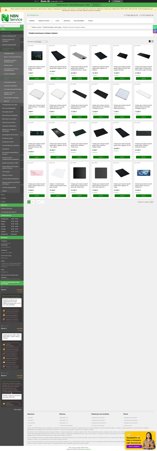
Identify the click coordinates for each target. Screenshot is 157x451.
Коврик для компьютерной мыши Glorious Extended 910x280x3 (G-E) (79, 106)
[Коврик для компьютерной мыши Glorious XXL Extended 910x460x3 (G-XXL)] (100, 94)
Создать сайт (54, 1)
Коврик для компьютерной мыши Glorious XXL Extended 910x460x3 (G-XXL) (100, 106)
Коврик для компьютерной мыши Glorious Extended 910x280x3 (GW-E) (143, 106)
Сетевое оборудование (9, 187)
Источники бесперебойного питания (10, 153)
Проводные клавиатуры (10, 86)
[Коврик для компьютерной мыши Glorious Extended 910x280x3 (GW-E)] (143, 94)
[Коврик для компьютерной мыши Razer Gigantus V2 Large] (122, 173)
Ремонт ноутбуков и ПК (9, 36)
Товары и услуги (5, 32)
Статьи (3, 201)
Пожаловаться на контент (84, 449)
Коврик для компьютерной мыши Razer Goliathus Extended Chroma (143, 145)
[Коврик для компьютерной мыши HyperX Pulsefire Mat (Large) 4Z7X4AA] (122, 56)
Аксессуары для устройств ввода (12, 89)
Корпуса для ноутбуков (131, 420)
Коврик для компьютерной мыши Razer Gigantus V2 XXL (122, 144)
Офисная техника (7, 175)
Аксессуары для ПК (7, 112)
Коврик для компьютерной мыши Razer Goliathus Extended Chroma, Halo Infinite (36, 146)
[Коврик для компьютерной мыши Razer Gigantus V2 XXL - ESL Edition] (58, 133)
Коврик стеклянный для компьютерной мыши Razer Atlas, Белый (58, 185)
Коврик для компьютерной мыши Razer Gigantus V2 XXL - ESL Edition (58, 145)
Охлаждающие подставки (9, 104)
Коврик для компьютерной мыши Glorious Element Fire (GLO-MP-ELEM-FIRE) (79, 185)
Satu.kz (86, 447)
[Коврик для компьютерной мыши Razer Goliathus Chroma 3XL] (79, 133)
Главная (31, 20)
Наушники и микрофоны (9, 126)
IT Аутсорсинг (6, 171)
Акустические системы (8, 122)
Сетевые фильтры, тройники (10, 145)
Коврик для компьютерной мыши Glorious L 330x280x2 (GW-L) (36, 106)
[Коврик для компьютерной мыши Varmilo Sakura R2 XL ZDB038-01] (36, 173)
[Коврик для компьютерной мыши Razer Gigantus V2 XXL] (122, 133)
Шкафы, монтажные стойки (10, 163)
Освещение (5, 149)
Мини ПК (6, 101)
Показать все (128, 425)
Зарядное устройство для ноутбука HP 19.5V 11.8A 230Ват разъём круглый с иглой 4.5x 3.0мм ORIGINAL (12, 302)
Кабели (4, 191)
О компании (31, 423)
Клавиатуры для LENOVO (99, 423)
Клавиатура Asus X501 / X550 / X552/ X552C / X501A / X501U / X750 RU (11, 336)
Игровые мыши (8, 65)
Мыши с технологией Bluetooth (12, 57)
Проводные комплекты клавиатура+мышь (10, 61)
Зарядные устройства (130, 417)
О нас (2, 194)
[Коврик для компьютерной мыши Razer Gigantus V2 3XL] (58, 56)
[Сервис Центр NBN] (11, 18)
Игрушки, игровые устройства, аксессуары (11, 183)
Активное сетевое (7, 138)
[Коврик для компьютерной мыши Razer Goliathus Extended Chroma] (143, 133)
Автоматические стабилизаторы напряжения (10, 158)
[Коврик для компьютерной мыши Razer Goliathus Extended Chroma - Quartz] (79, 56)
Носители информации (9, 108)
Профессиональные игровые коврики (12, 78)
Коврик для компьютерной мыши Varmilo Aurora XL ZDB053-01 (143, 185)
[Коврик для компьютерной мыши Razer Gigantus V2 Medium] (100, 56)
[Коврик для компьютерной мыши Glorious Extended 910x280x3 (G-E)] (79, 94)
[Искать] (22, 26)
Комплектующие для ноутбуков (8, 40)
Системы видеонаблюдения (10, 179)
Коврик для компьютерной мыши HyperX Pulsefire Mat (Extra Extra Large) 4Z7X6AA (143, 68)
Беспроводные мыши (10, 82)
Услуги (30, 425)
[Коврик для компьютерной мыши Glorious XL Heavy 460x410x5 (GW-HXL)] (58, 94)
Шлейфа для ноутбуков (131, 423)
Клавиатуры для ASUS (98, 420)
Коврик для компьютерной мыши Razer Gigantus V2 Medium (100, 68)
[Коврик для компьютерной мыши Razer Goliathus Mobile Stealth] (100, 133)
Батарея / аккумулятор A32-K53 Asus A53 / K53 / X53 (12, 396)
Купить (37, 78)
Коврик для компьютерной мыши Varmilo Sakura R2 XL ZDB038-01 (36, 185)
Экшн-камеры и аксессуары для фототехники (10, 167)
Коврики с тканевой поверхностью (9, 93)
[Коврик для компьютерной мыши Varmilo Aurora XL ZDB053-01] (143, 173)
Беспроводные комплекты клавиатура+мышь (11, 69)
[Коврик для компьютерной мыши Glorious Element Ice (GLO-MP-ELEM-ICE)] (100, 173)
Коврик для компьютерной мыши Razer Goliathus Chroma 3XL (79, 145)
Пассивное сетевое (8, 142)
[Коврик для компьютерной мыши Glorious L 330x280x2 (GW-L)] (36, 94)
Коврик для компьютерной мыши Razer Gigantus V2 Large (122, 185)
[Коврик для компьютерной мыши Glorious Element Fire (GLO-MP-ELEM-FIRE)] (79, 173)
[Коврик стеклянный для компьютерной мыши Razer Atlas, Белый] (58, 173)
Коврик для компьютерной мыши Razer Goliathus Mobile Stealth (100, 145)
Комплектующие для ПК (9, 45)
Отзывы (3, 198)
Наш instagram (79, 20)
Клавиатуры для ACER (98, 417)
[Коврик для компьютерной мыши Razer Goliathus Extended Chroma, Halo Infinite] (36, 133)
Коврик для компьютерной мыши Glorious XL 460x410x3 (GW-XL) (122, 106)
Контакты (96, 5)
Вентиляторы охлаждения (9, 115)
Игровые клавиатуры (9, 74)
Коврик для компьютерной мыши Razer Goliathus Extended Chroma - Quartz (79, 68)
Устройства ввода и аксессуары (8, 49)
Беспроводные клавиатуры (11, 97)
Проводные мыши (9, 53)
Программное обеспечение (10, 135)
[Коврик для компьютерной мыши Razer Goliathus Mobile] (36, 56)
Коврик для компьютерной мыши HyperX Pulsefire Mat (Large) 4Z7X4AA (122, 68)
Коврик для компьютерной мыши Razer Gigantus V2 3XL (58, 67)
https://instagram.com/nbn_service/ (11, 279)
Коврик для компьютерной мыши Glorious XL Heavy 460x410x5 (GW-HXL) (58, 106)
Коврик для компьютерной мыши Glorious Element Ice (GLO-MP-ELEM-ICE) (100, 185)
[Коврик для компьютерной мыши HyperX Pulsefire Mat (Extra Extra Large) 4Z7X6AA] (143, 56)
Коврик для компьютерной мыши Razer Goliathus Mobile (36, 68)
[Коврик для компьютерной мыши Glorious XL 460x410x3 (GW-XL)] (122, 94)
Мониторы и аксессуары (9, 119)
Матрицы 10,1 (64, 417)
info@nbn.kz (4, 272)
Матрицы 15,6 (64, 423)
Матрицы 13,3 (64, 420)
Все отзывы (17, 409)
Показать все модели (66, 425)
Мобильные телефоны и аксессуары (9, 130)
